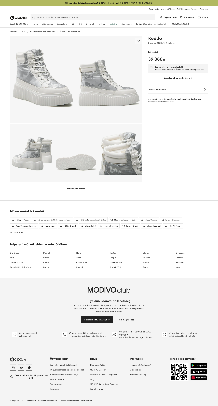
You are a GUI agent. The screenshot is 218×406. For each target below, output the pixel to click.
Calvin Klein (81, 262)
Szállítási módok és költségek (69, 365)
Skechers (180, 262)
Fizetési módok (65, 379)
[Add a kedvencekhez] (138, 41)
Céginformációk (106, 365)
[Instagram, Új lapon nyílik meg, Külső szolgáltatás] (13, 368)
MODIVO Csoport (109, 369)
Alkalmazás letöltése (166, 9)
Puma (46, 262)
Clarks (146, 253)
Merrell (46, 253)
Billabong (180, 253)
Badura (46, 267)
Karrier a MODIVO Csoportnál (109, 374)
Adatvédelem (86, 401)
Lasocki (179, 257)
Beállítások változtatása (47, 401)
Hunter (113, 253)
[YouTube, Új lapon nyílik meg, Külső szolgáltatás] (21, 368)
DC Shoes (14, 253)
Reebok (79, 267)
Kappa (113, 257)
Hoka (78, 253)
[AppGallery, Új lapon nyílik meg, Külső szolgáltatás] (198, 377)
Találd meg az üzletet (187, 9)
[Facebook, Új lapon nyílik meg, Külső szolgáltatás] (29, 368)
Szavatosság (64, 384)
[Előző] (7, 3)
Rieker (46, 257)
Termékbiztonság (146, 374)
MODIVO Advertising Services (109, 384)
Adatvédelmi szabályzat (69, 401)
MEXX (13, 257)
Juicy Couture (16, 262)
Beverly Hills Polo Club (20, 267)
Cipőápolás (144, 369)
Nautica (146, 257)
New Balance (116, 262)
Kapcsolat (63, 389)
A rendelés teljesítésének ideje (69, 374)
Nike (178, 267)
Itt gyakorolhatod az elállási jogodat (69, 369)
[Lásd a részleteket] (205, 89)
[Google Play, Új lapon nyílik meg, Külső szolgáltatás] (198, 365)
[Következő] (211, 3)
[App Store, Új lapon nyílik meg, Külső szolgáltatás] (198, 371)
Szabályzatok (105, 389)
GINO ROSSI (115, 267)
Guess (145, 267)
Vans (78, 257)
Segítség (204, 9)
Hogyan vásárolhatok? (149, 365)
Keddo (155, 38)
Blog (152, 9)
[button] (43, 79)
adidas (146, 262)
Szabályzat (31, 401)
